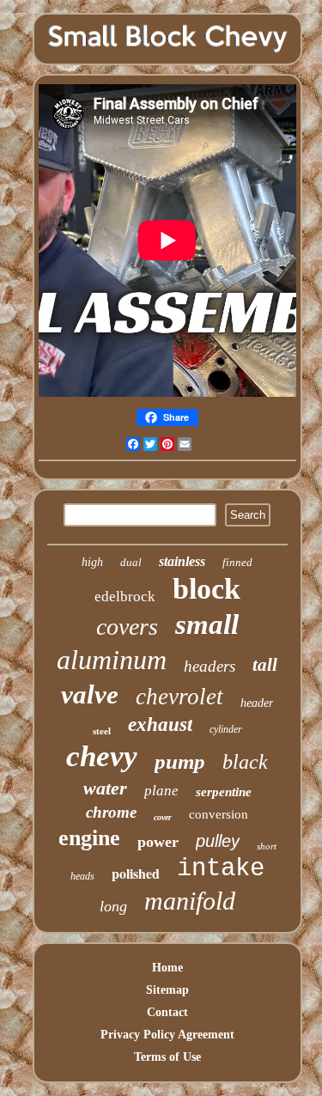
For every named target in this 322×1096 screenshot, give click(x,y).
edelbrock (124, 596)
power (158, 841)
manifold (189, 900)
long (113, 906)
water (105, 788)
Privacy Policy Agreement (167, 1034)
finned (237, 562)
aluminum (112, 659)
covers (127, 626)
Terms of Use (167, 1056)
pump (180, 761)
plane (161, 790)
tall (264, 665)
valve (89, 694)
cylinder (226, 729)
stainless (182, 561)
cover (163, 817)
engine (89, 837)
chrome (111, 812)
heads (82, 876)
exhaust (160, 724)
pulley (218, 840)
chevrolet (179, 696)
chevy (101, 756)
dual (131, 562)
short (266, 846)
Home (167, 967)
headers (209, 666)
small (207, 624)
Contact (167, 1012)
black (245, 762)
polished (136, 873)
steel (102, 731)
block (206, 589)
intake (220, 869)
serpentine (224, 792)
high (92, 562)
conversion (218, 814)
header (256, 703)
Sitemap (167, 989)
